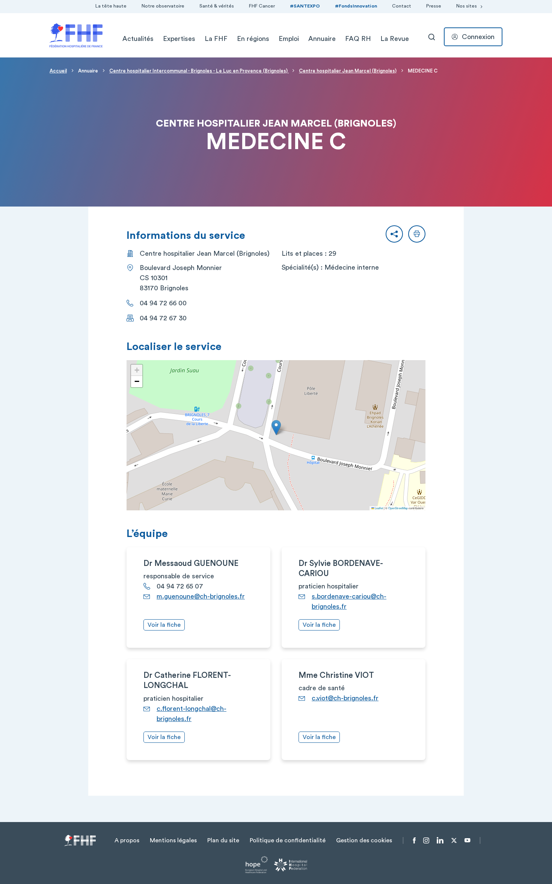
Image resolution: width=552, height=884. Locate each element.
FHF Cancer (262, 6)
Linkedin (440, 840)
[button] (394, 234)
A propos (127, 840)
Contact (401, 6)
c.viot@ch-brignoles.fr (345, 698)
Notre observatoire (163, 6)
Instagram (426, 840)
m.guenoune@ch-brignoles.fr (201, 596)
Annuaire (322, 38)
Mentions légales (173, 840)
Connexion (478, 36)
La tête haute (111, 6)
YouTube (467, 840)
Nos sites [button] (466, 6)
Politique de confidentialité (288, 840)
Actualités (138, 38)
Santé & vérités (216, 6)
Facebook (414, 840)
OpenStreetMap (398, 508)
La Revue (394, 38)
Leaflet (378, 508)
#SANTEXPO (305, 6)
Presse (433, 6)
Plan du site (223, 840)
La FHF (216, 38)
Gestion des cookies (364, 840)
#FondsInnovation (356, 6)
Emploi (289, 38)
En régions (253, 38)
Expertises (179, 38)
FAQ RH (358, 38)
